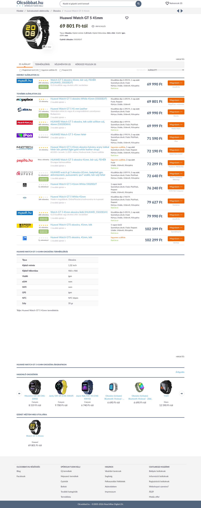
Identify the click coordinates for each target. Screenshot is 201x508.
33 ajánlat (24, 64)
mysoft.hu (176, 87)
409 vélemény (44, 124)
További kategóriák (69, 492)
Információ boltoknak (158, 476)
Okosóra (72, 260)
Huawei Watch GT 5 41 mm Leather (68, 109)
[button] (174, 3)
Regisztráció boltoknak (159, 482)
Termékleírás (42, 64)
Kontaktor (176, 205)
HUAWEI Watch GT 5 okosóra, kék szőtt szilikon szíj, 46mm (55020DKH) (77, 123)
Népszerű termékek (69, 476)
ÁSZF (151, 492)
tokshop (176, 243)
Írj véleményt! (44, 137)
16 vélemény (43, 150)
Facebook (21, 476)
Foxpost (67, 70)
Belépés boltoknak (157, 471)
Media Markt (176, 128)
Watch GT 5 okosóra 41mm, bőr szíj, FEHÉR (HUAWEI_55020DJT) (73, 81)
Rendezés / (142, 70)
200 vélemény (44, 83)
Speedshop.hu (176, 232)
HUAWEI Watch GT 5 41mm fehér (68, 134)
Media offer (154, 497)
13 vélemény (43, 101)
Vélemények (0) (62, 64)
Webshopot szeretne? (159, 487)
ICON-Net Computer (176, 191)
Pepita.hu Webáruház (176, 167)
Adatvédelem (111, 487)
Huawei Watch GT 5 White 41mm (68, 197)
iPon (176, 141)
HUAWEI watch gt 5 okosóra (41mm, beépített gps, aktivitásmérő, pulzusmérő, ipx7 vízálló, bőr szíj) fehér (77, 173)
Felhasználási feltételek (115, 482)
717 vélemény (44, 111)
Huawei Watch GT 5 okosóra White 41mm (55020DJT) (78, 99)
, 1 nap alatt (123, 147)
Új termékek (66, 471)
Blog (19, 471)
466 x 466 (73, 271)
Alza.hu (176, 116)
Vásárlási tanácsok (113, 471)
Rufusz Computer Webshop (176, 178)
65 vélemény (43, 227)
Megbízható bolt (30, 70)
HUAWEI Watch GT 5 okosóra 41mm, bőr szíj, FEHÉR (78, 160)
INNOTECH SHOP (176, 154)
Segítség (108, 476)
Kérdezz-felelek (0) (85, 64)
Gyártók (64, 482)
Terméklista (66, 497)
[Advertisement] (157, 36)
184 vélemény (44, 199)
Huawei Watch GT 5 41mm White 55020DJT (73, 184)
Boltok (64, 487)
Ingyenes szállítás (49, 70)
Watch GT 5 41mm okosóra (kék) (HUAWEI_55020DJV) (78, 212)
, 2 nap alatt (123, 160)
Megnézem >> (176, 83)
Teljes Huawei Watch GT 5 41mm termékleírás (37, 310)
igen (70, 276)
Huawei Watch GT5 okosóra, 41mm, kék (71, 225)
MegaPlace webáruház (176, 104)
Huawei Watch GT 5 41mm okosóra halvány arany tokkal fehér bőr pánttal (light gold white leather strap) (79, 148)
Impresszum (110, 492)
